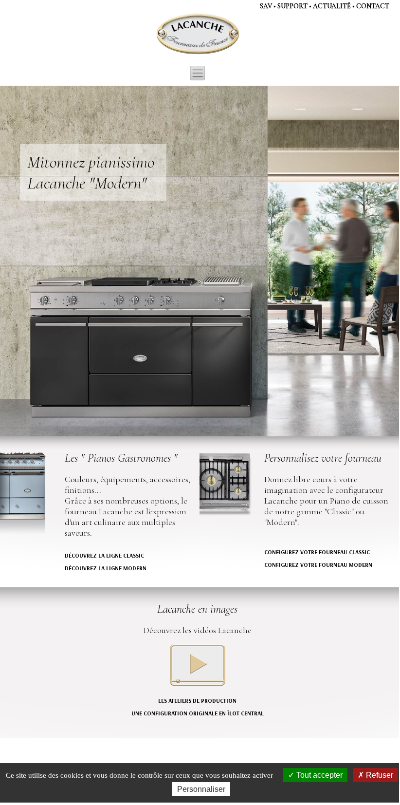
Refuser (378, 775)
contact (372, 6)
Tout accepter (318, 775)
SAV (266, 6)
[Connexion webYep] (159, 34)
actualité (332, 6)
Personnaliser (201, 789)
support (292, 6)
